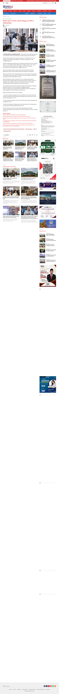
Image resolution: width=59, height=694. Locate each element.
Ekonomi (33, 10)
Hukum (20, 10)
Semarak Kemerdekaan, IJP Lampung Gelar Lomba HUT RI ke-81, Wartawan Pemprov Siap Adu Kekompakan (48, 37)
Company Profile (32, 689)
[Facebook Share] (28, 135)
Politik (24, 10)
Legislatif (28, 10)
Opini (49, 13)
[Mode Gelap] (55, 3)
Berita (4, 18)
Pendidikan (39, 10)
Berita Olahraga (20, 13)
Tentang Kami (24, 689)
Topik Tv (45, 13)
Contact (14, 689)
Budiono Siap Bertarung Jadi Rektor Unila (49, 29)
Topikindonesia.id (7, 131)
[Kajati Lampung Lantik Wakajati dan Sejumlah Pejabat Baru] (8, 143)
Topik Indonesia (7, 24)
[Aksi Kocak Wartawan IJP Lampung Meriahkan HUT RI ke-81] (42, 71)
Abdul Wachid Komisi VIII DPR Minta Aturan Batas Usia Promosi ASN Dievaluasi (18, 123)
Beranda (5, 10)
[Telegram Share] (34, 135)
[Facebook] (44, 686)
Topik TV (35, 129)
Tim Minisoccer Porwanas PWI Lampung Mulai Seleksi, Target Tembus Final (51, 66)
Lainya (50, 10)
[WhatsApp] (53, 686)
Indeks (10, 689)
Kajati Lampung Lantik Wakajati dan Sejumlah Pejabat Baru (14, 114)
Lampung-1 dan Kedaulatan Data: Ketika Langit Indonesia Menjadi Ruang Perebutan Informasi (48, 21)
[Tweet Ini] (30, 135)
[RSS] (55, 686)
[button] (53, 3)
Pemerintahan (8, 18)
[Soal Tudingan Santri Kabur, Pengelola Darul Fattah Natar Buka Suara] (20, 143)
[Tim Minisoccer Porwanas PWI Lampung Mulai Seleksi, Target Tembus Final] (42, 66)
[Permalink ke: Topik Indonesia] (4, 25)
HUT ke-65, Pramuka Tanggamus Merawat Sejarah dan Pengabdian (51, 56)
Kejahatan (33, 13)
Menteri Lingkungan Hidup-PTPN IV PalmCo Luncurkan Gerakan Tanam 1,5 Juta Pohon (50, 45)
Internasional (12, 13)
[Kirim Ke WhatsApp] (37, 135)
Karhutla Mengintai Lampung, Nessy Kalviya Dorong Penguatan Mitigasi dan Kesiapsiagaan (23, 0)
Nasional (10, 10)
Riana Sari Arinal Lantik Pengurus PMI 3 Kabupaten (14, 129)
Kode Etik (19, 689)
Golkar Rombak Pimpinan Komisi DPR (48, 33)
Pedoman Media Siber (40, 689)
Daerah (15, 10)
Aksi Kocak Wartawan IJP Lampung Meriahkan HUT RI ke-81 (51, 71)
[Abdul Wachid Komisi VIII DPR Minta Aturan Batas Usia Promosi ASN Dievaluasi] (20, 154)
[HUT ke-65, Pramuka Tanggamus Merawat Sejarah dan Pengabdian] (42, 56)
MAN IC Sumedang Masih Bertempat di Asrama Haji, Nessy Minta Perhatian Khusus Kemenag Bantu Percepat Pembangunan (49, 25)
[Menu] (3, 3)
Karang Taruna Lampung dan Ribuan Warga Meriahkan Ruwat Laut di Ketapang (51, 61)
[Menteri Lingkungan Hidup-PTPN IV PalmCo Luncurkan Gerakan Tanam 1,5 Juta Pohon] (42, 45)
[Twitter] (47, 686)
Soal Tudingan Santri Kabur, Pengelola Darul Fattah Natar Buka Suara (16, 116)
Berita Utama (6, 13)
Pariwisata (45, 10)
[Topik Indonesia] (8, 7)
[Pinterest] (49, 686)
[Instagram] (51, 686)
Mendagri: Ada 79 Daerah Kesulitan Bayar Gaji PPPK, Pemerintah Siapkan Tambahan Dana (19, 119)
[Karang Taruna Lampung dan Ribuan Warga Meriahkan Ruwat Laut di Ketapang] (42, 61)
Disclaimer (48, 689)
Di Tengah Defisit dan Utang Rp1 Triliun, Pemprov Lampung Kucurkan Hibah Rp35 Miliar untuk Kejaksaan (19, 121)
